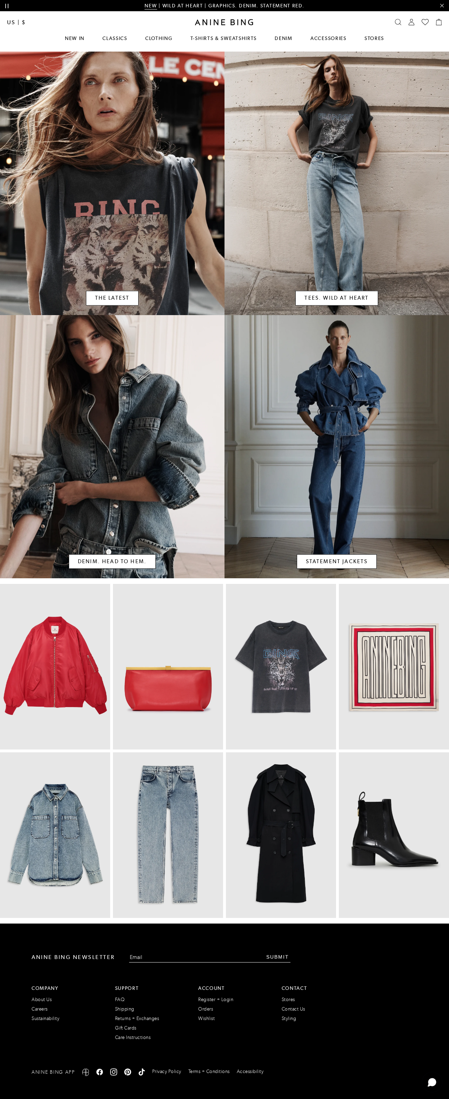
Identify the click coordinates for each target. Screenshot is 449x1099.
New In (75, 38)
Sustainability (45, 1018)
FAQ (120, 1000)
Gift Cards (125, 1028)
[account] (411, 22)
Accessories (328, 38)
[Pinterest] (127, 1073)
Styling (289, 1018)
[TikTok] (141, 1073)
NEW (151, 5)
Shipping (124, 1009)
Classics (114, 38)
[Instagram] (113, 1073)
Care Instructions (133, 1037)
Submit (277, 957)
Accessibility (250, 1071)
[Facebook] (99, 1073)
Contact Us (293, 1009)
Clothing (159, 38)
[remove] (442, 6)
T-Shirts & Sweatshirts (223, 38)
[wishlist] (425, 22)
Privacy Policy (166, 1071)
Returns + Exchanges (137, 1018)
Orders (205, 1009)
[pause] (6, 6)
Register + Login (215, 1000)
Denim (284, 38)
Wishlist (206, 1018)
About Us (42, 1000)
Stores (374, 38)
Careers (40, 1009)
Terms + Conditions (209, 1071)
